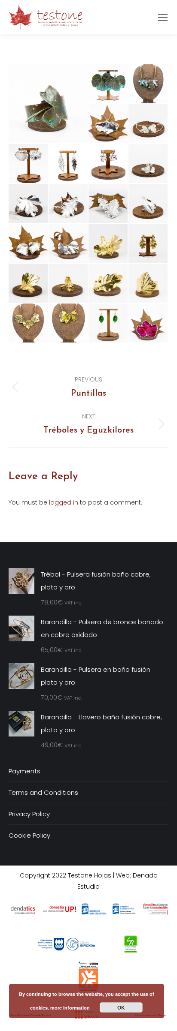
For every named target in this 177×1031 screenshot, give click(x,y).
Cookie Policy (29, 835)
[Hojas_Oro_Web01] (108, 244)
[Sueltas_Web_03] (148, 323)
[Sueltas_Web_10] (108, 84)
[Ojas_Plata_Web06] (29, 204)
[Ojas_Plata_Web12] (108, 124)
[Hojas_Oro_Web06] (148, 284)
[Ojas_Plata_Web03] (148, 204)
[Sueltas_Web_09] (148, 84)
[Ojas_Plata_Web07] (148, 164)
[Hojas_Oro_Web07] (29, 323)
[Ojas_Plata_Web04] (108, 204)
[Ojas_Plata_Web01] (68, 244)
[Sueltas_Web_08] (68, 323)
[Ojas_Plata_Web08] (108, 164)
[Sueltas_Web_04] (108, 323)
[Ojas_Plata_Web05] (68, 204)
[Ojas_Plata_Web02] (29, 244)
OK (121, 1007)
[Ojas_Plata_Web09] (68, 164)
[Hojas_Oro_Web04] (68, 284)
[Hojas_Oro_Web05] (108, 284)
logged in (63, 502)
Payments (24, 771)
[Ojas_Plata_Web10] (29, 164)
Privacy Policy (29, 813)
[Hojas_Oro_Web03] (29, 284)
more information (70, 1007)
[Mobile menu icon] (162, 17)
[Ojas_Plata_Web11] (148, 124)
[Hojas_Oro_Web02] (148, 244)
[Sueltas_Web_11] (48, 103)
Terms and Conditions (43, 792)
